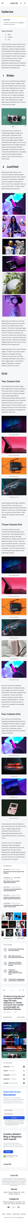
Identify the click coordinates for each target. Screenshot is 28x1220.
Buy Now (8, 1151)
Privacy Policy (16, 1214)
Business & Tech (20, 1203)
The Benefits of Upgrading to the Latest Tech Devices (13, 906)
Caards (5, 1192)
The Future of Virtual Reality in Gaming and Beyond (12, 889)
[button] (2, 3)
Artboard (11, 1193)
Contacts (8, 1214)
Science (13, 1203)
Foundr (22, 1192)
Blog (3, 1214)
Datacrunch (17, 1192)
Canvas (21, 22)
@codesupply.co (7, 938)
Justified (10, 37)
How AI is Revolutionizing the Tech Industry (13, 872)
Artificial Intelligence (8, 1202)
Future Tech (7, 1203)
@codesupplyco (7, 1017)
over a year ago (7, 1012)
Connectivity (18, 1202)
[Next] (23, 117)
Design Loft (17, 1193)
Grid (9, 39)
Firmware (10, 1192)
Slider (9, 34)
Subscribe (14, 1117)
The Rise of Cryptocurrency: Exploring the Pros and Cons (12, 898)
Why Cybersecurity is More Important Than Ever (11, 881)
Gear (23, 1202)
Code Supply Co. (20, 1217)
